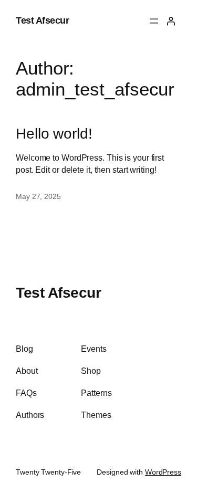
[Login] (170, 21)
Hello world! (54, 133)
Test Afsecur (42, 20)
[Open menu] (154, 21)
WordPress (163, 472)
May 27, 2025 (38, 196)
